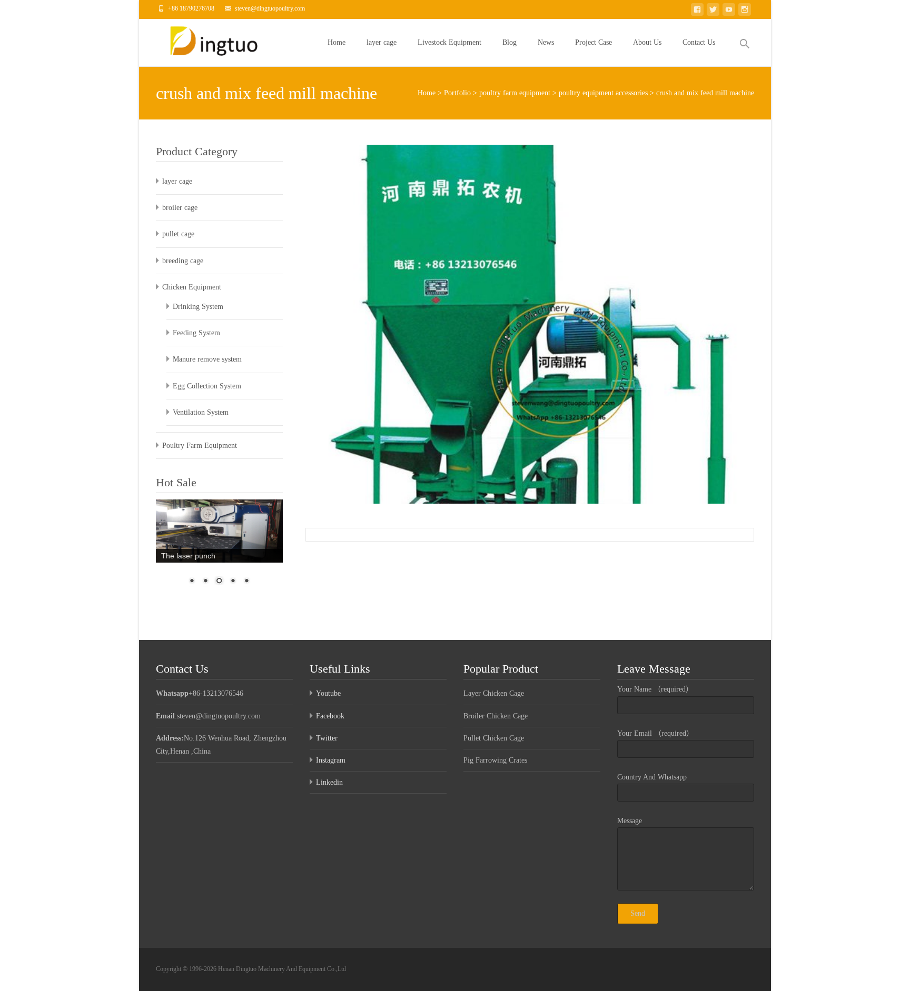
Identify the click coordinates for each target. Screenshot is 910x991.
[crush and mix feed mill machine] (529, 324)
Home (336, 42)
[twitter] (713, 11)
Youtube (328, 693)
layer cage (382, 42)
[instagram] (744, 11)
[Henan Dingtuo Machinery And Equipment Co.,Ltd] (213, 40)
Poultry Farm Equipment (199, 445)
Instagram (330, 760)
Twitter (327, 738)
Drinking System (198, 307)
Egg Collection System (207, 386)
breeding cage (182, 261)
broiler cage (179, 208)
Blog (509, 42)
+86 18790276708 (191, 8)
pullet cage (178, 234)
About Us (647, 42)
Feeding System (196, 333)
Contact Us (698, 42)
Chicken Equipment (191, 287)
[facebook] (697, 11)
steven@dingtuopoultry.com (270, 8)
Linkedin (329, 782)
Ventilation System (201, 412)
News (546, 42)
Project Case (593, 42)
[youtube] (729, 11)
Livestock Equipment (449, 42)
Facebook (330, 716)
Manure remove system (207, 359)
